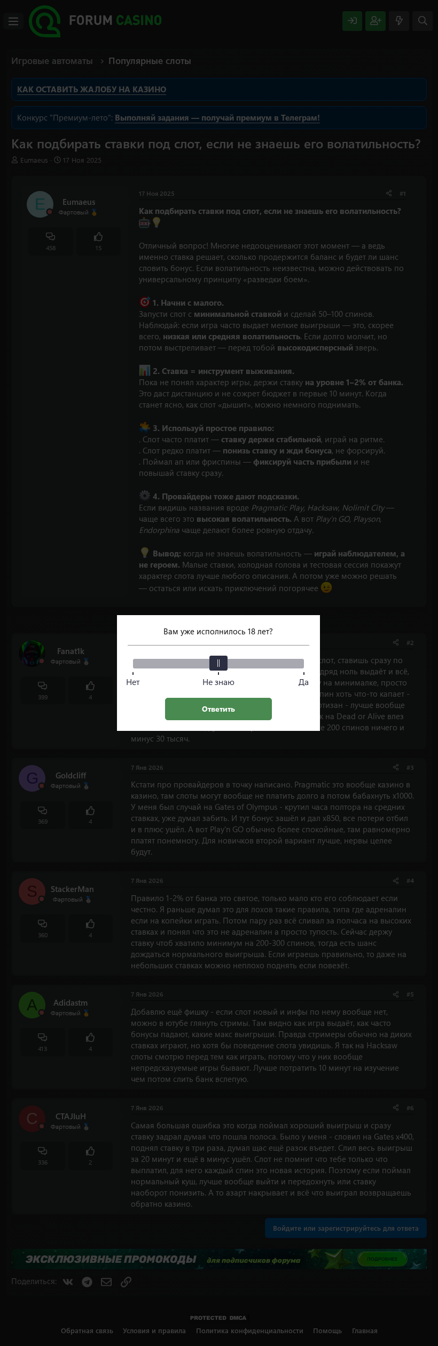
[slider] (218, 663)
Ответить (218, 709)
